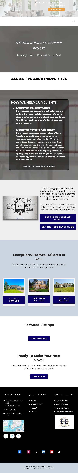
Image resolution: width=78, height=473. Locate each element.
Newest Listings (62, 401)
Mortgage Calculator (64, 412)
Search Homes (36, 404)
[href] (13, 426)
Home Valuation (62, 408)
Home (33, 401)
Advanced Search (63, 404)
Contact (34, 412)
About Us (34, 408)
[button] (74, 21)
